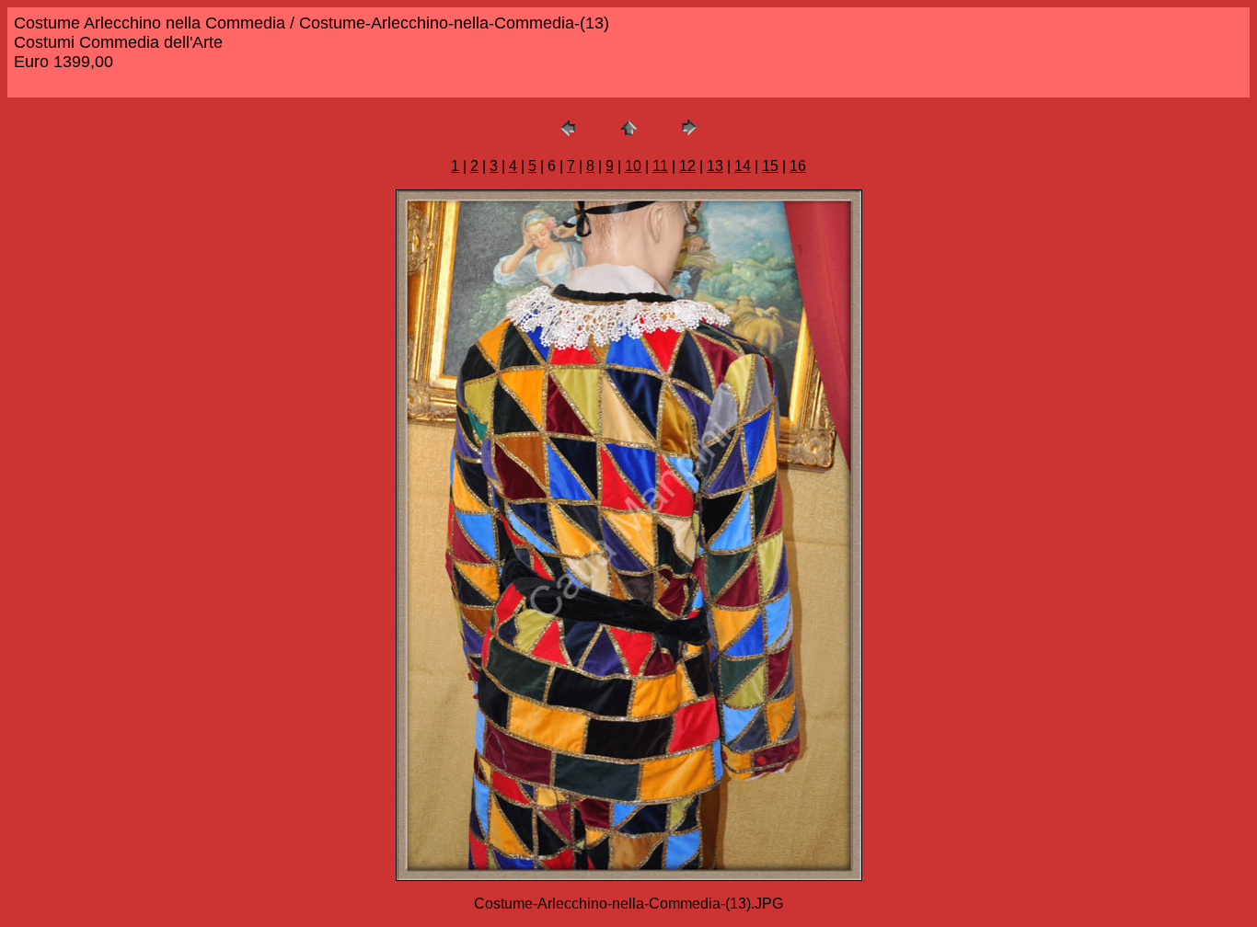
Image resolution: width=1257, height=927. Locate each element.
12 (687, 166)
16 (798, 166)
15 (770, 166)
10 (633, 166)
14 (742, 166)
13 (715, 166)
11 (660, 166)
